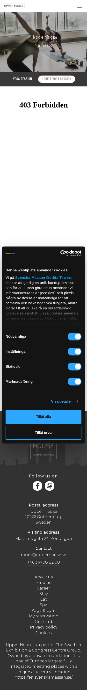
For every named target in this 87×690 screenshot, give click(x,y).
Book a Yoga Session (57, 79)
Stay (43, 593)
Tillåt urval (43, 432)
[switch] (74, 352)
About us (44, 577)
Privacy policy (43, 627)
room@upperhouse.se (43, 554)
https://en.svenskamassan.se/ (43, 677)
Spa (43, 605)
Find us (43, 582)
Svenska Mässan (30, 278)
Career (43, 588)
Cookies (44, 632)
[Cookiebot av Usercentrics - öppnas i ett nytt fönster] (62, 253)
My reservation (43, 616)
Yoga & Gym (44, 610)
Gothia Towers (59, 278)
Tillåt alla (43, 416)
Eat (43, 599)
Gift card (43, 621)
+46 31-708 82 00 (43, 562)
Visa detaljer (61, 401)
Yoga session (22, 79)
